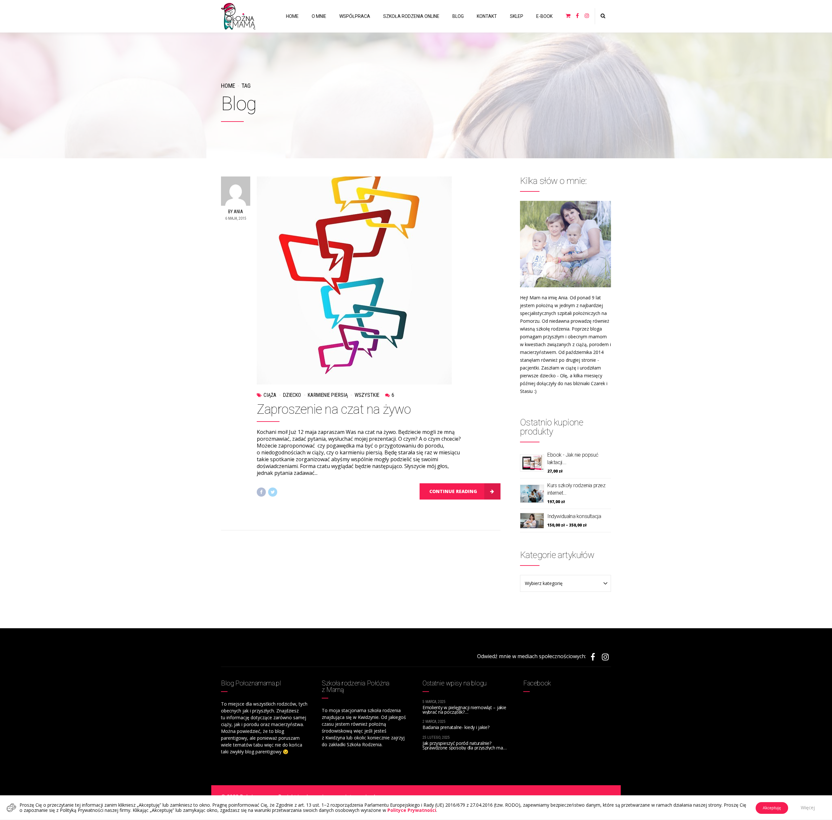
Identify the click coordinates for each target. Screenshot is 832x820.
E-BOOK (544, 16)
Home (228, 85)
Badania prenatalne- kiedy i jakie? (455, 727)
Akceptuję (772, 808)
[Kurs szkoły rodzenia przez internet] (532, 494)
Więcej (808, 807)
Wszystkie (367, 395)
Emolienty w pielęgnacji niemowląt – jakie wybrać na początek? (464, 709)
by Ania (235, 211)
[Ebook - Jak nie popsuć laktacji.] (532, 463)
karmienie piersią (328, 395)
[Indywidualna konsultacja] (532, 520)
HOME (292, 16)
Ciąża (270, 395)
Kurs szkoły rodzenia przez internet (576, 489)
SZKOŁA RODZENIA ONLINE (411, 16)
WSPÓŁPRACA (354, 16)
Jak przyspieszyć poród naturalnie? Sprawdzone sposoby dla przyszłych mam (464, 745)
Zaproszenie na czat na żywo (334, 409)
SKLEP (516, 16)
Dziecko (292, 395)
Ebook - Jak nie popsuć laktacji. (572, 458)
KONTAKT (487, 16)
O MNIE (319, 16)
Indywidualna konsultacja (574, 516)
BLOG (458, 16)
